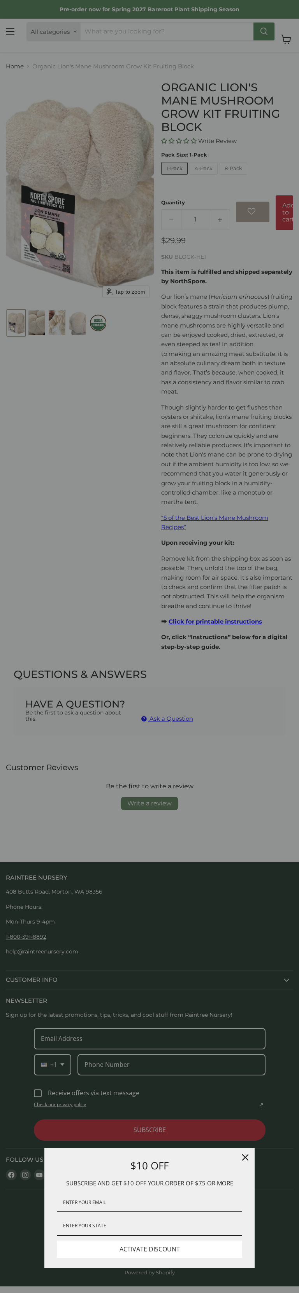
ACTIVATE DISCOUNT (150, 1249)
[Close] (245, 1157)
